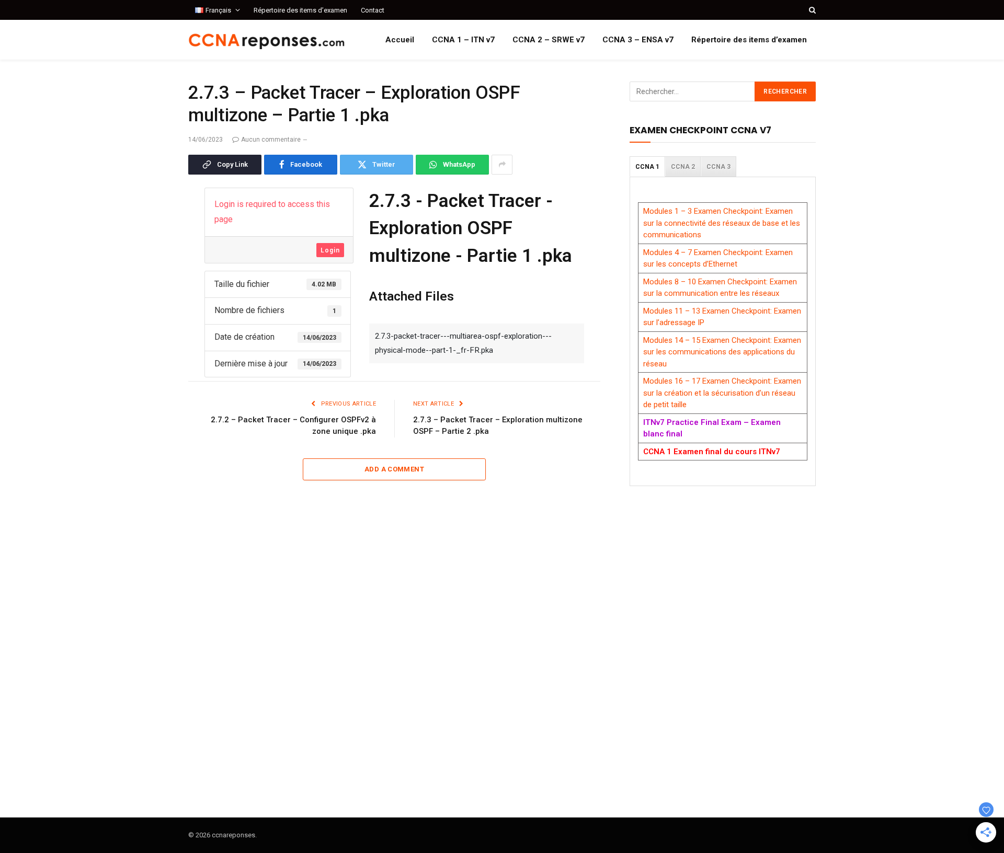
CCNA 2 (683, 166)
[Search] (811, 10)
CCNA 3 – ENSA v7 (638, 39)
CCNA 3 (718, 166)
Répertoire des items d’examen (300, 10)
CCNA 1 (647, 166)
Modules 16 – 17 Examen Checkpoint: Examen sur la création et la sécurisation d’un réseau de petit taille (722, 392)
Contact (372, 10)
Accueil (399, 39)
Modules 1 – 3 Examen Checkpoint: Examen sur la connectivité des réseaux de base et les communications (721, 222)
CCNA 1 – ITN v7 (463, 39)
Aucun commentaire (271, 139)
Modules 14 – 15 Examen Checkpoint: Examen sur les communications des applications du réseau (722, 352)
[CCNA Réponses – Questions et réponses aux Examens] (266, 40)
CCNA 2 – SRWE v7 (548, 39)
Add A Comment (394, 469)
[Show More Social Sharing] (502, 165)
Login (330, 250)
